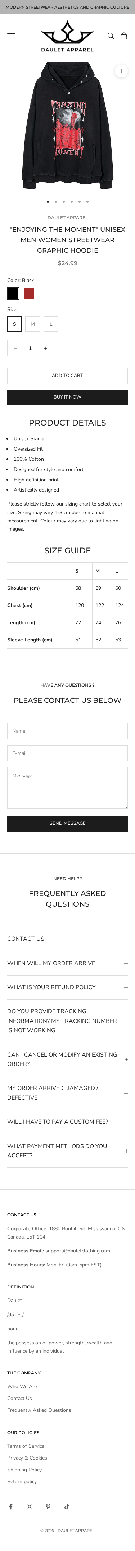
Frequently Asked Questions (39, 1410)
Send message (68, 823)
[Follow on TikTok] (67, 1506)
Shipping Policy (24, 1469)
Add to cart (67, 375)
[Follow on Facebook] (10, 1506)
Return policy (22, 1481)
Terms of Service (25, 1446)
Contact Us (19, 1398)
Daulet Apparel (68, 217)
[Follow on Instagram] (29, 1506)
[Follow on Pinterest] (48, 1506)
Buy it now (67, 397)
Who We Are (22, 1386)
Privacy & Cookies (27, 1457)
